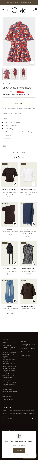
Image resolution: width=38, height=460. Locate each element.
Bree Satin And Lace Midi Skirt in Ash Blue (28, 233)
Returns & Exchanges (28, 348)
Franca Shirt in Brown (28, 309)
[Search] (7, 10)
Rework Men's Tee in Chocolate (9, 193)
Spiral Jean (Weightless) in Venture (10, 310)
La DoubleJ (7, 83)
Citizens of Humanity (9, 189)
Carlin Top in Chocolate (10, 232)
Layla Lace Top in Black (28, 271)
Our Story (24, 341)
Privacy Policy (25, 355)
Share (4, 146)
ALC (28, 229)
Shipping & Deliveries (28, 345)
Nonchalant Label (9, 269)
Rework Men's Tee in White (28, 192)
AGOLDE (9, 229)
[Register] (32, 418)
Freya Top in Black (10, 271)
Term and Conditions (28, 352)
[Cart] (34, 10)
